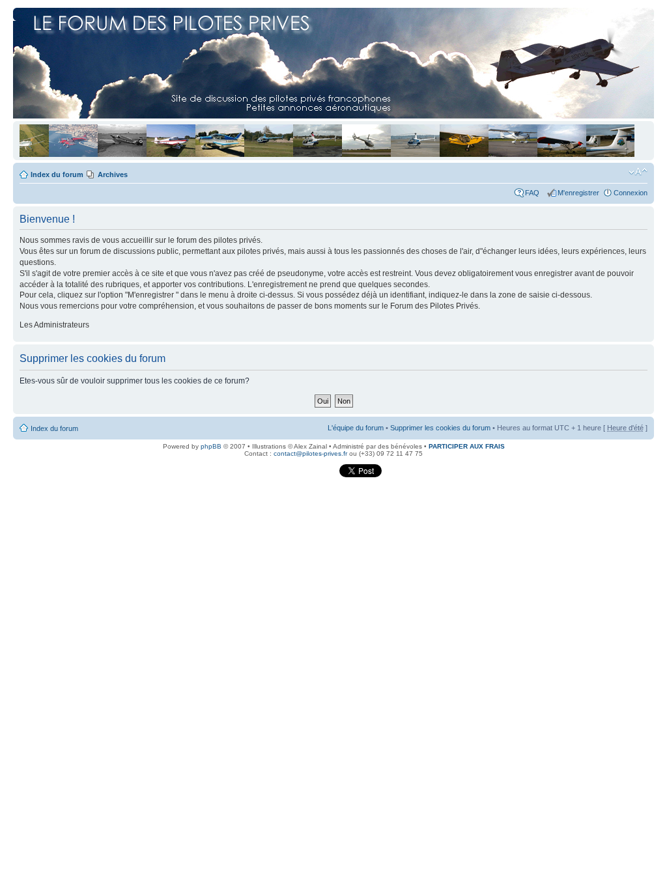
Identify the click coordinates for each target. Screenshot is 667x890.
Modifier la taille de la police (638, 172)
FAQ (534, 193)
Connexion (630, 193)
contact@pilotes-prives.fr (310, 453)
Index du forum (57, 174)
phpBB (211, 446)
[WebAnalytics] (312, 475)
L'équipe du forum (356, 428)
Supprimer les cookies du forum (440, 428)
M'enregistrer (578, 193)
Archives (113, 174)
